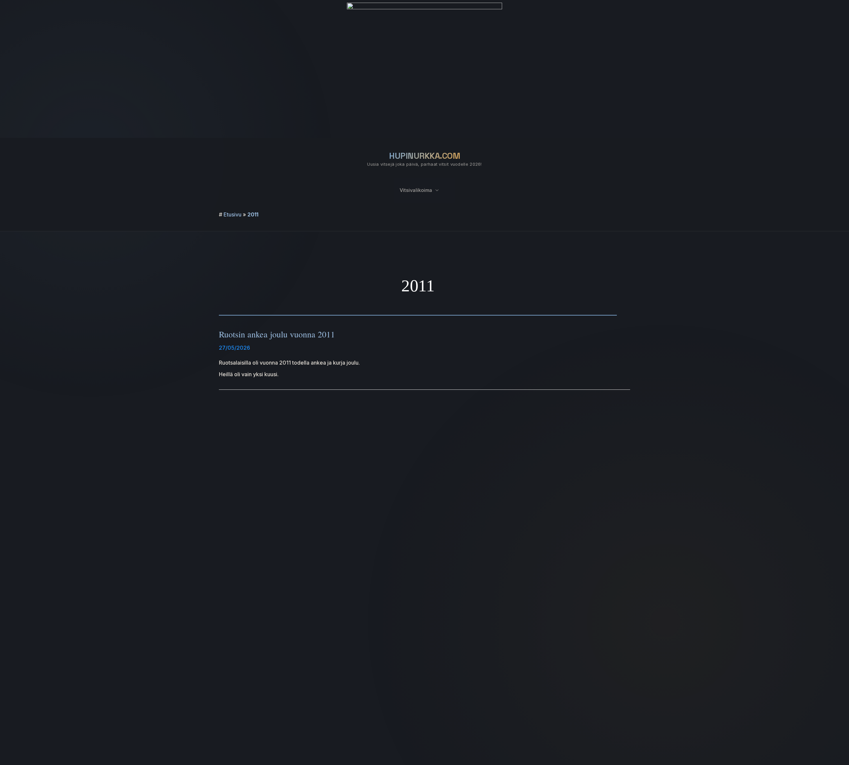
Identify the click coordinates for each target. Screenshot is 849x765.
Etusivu (232, 214)
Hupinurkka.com (424, 155)
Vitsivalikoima (416, 190)
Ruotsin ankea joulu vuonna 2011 (277, 334)
